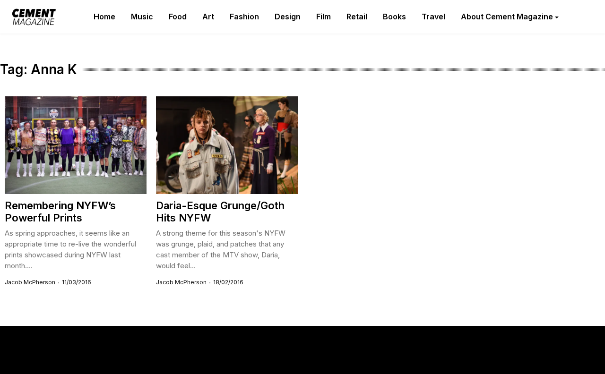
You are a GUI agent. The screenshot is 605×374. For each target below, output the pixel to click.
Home (104, 16)
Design (288, 16)
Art (208, 16)
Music (142, 16)
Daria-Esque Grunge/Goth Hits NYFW (220, 211)
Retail (356, 16)
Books (394, 16)
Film (323, 16)
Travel (433, 16)
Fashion (244, 16)
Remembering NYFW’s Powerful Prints (60, 211)
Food (178, 16)
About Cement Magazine (507, 16)
